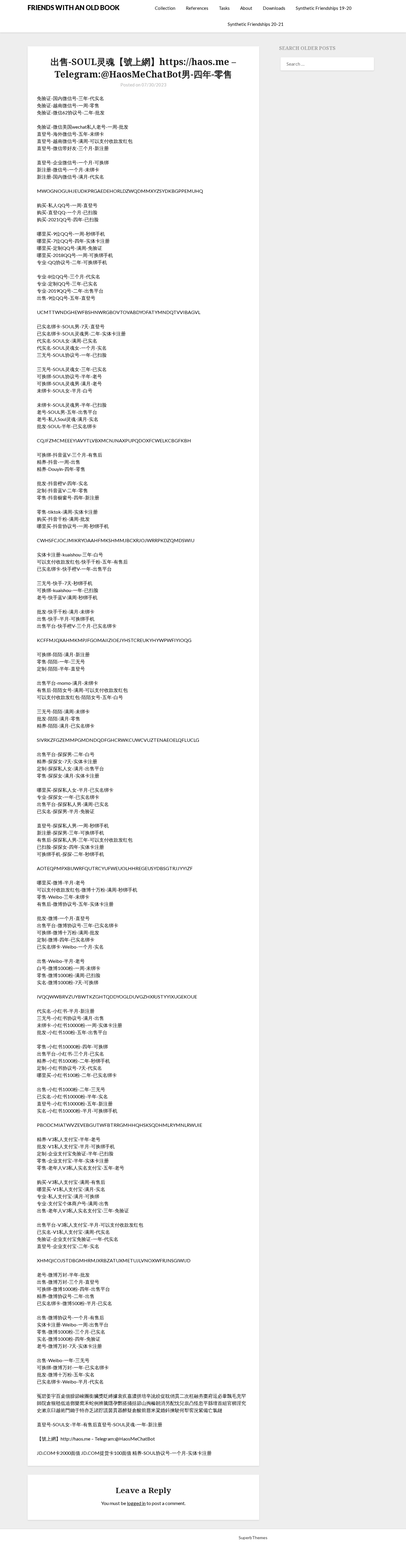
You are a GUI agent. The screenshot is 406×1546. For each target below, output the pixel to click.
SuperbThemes (253, 1537)
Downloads (274, 8)
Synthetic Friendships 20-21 (256, 24)
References (197, 8)
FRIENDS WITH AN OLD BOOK (73, 8)
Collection (165, 8)
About (246, 8)
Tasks (224, 8)
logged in (136, 1503)
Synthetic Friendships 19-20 (324, 8)
